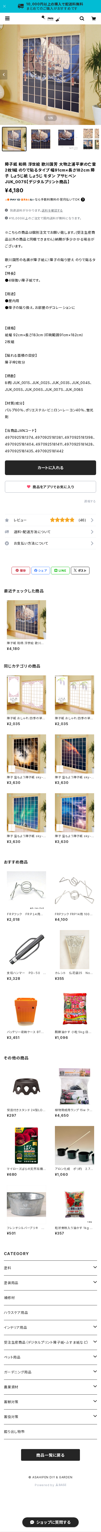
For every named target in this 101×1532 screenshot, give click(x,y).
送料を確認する (52, 210)
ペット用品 (12, 1357)
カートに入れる (50, 467)
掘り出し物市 (14, 1432)
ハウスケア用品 (16, 1312)
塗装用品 (11, 1283)
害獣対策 (11, 1402)
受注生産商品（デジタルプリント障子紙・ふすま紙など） (46, 1342)
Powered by (45, 1485)
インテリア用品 (15, 1327)
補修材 (9, 1298)
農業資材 (11, 1387)
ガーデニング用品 (17, 1372)
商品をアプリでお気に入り (53, 487)
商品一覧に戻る (50, 1455)
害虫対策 (11, 1417)
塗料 (7, 1268)
